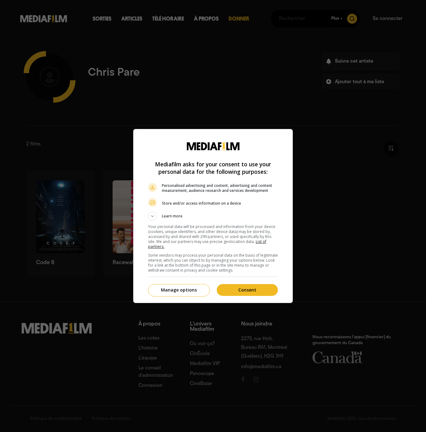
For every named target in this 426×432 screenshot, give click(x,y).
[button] (213, 216)
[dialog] (213, 216)
